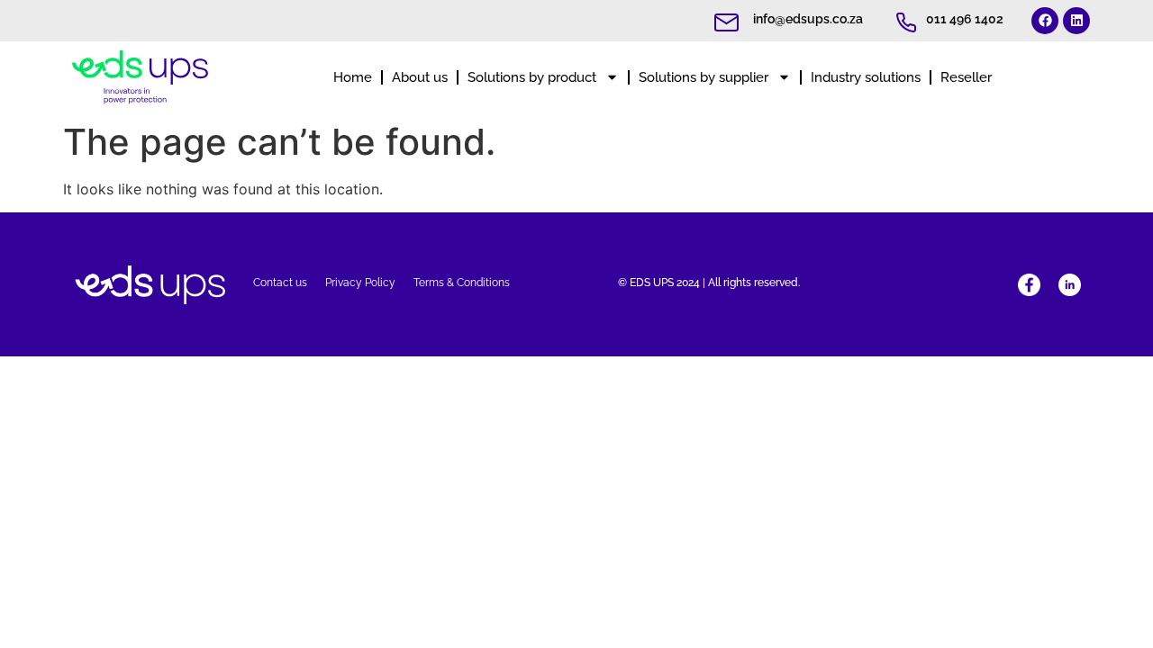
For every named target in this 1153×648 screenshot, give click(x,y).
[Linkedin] (1076, 20)
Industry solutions (866, 77)
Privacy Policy (360, 282)
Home (352, 77)
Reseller (966, 77)
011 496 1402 (964, 19)
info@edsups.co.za (808, 19)
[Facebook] (1044, 20)
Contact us (280, 282)
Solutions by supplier (703, 77)
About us (420, 77)
